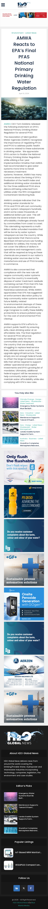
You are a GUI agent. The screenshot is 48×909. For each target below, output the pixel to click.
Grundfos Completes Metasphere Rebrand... (30, 444)
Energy (28, 425)
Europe (38, 399)
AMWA (7, 123)
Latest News (30, 33)
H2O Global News (20, 902)
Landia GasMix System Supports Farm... (30, 432)
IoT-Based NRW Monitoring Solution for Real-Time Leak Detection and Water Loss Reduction (28, 852)
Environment (18, 33)
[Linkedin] (16, 888)
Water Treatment (27, 403)
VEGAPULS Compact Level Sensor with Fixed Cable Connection (28, 865)
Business (33, 438)
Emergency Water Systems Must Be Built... (32, 407)
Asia (22, 413)
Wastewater (36, 401)
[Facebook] (31, 888)
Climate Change (27, 399)
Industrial (29, 413)
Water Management (28, 428)
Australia (23, 438)
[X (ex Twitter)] (24, 888)
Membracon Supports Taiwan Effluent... (29, 418)
